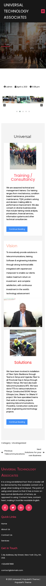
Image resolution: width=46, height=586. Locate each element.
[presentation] (4, 105)
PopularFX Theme (30, 579)
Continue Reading (17, 229)
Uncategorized (19, 443)
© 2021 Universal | (14, 579)
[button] (16, 111)
